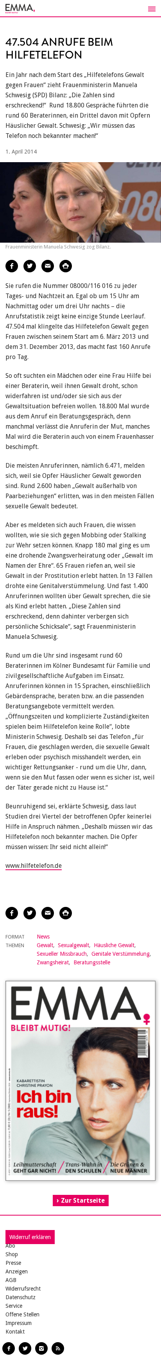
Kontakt (15, 1331)
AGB (10, 1280)
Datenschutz (20, 1297)
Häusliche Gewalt (114, 945)
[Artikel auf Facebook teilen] (11, 266)
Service (13, 1306)
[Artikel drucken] (65, 266)
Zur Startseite (83, 1200)
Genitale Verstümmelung (120, 954)
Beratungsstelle (91, 962)
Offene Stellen (22, 1314)
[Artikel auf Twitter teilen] (29, 266)
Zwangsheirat (53, 962)
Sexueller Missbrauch (62, 954)
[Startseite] (80, 8)
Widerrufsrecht (23, 1289)
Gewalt (45, 945)
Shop (11, 1254)
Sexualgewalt (73, 945)
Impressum (18, 1323)
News (43, 936)
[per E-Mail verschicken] (47, 266)
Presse (13, 1263)
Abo (10, 1246)
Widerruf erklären (30, 1237)
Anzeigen (16, 1271)
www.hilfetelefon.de (33, 865)
